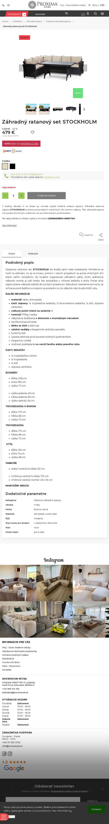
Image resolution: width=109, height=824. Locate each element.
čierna (45, 509)
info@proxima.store (12, 746)
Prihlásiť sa (92, 801)
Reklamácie (8, 658)
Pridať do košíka (46, 195)
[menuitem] (16, 14)
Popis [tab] (12, 253)
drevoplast (39, 514)
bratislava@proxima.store (15, 692)
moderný (38, 518)
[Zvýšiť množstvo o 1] (21, 195)
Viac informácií (9, 225)
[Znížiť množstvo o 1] (5, 195)
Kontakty (6, 669)
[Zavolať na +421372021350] (4, 5)
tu (70, 810)
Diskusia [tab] (33, 253)
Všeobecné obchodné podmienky (19, 651)
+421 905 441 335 (10, 689)
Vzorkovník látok (10, 662)
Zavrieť (95, 244)
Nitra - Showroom (11, 666)
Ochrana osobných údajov (15, 655)
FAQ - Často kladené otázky (73, 5)
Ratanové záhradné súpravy (47, 500)
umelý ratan (51, 514)
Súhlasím (96, 809)
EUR (102, 5)
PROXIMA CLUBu (29, 143)
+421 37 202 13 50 (11, 742)
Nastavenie (9, 817)
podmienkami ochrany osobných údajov (69, 791)
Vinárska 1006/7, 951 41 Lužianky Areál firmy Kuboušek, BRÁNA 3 (18, 683)
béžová (37, 509)
